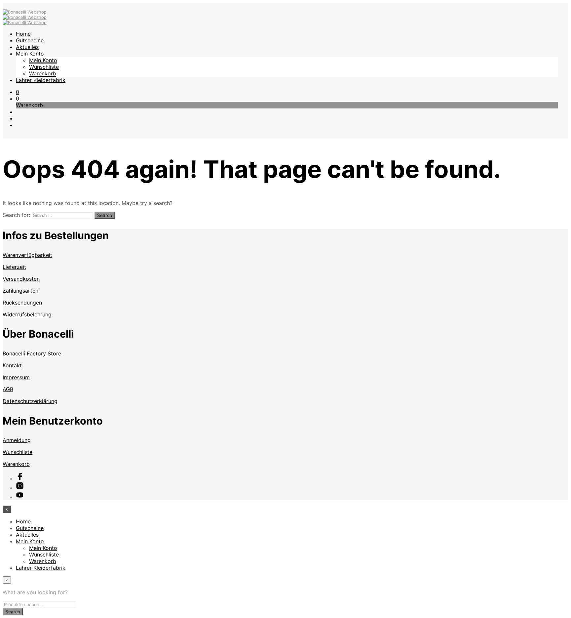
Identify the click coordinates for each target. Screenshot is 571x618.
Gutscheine (30, 40)
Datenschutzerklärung (30, 401)
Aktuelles (27, 47)
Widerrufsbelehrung (27, 314)
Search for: (16, 215)
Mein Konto (30, 53)
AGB (8, 389)
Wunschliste (44, 66)
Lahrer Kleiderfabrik (40, 80)
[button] (17, 92)
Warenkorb (42, 73)
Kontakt (12, 365)
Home (23, 33)
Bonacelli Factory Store (32, 353)
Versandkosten (21, 278)
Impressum (16, 377)
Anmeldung (17, 440)
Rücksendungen (22, 302)
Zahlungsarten (20, 290)
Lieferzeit (14, 267)
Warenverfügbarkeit (27, 255)
